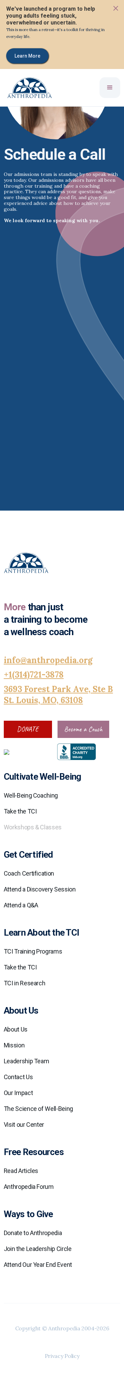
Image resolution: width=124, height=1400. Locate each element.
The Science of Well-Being (38, 1108)
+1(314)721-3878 (34, 674)
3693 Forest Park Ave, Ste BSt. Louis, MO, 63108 (58, 695)
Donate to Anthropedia (33, 1232)
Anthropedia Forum (29, 1186)
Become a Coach (83, 729)
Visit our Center (24, 1124)
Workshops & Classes (33, 827)
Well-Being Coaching (31, 795)
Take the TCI (20, 811)
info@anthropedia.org (48, 660)
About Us (16, 1029)
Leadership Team (26, 1061)
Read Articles (21, 1170)
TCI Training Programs (33, 951)
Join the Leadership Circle (38, 1248)
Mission (14, 1045)
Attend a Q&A (21, 905)
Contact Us (18, 1077)
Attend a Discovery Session (40, 889)
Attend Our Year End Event (38, 1264)
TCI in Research (24, 983)
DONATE (28, 729)
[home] (26, 87)
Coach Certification (29, 873)
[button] (110, 87)
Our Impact (18, 1092)
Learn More (27, 56)
